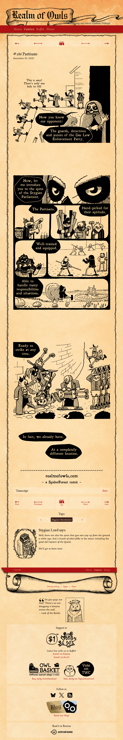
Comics (29, 29)
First (17, 504)
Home (18, 29)
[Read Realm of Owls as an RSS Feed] (70, 695)
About (50, 29)
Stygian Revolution (62, 519)
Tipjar (65, 586)
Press (74, 586)
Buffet (40, 29)
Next (85, 504)
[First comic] (17, 43)
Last (106, 504)
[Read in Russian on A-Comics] (61, 732)
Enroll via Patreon (61, 654)
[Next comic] (85, 43)
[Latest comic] (106, 43)
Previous (38, 504)
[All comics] (62, 43)
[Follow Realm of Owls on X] (61, 695)
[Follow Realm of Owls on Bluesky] (53, 695)
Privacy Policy (53, 586)
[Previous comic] (38, 43)
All (61, 505)
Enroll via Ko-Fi (61, 657)
